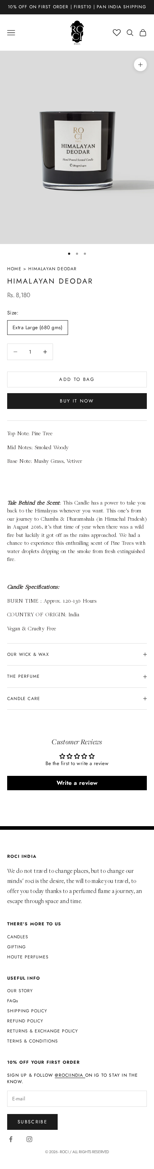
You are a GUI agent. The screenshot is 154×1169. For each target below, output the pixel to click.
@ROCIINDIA (70, 1075)
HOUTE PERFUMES (28, 957)
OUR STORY (20, 991)
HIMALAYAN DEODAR (52, 269)
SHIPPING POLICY (27, 1011)
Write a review (77, 783)
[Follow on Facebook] (10, 1139)
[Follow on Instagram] (29, 1139)
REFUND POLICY (25, 1021)
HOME (14, 269)
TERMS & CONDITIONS (32, 1041)
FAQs (12, 1001)
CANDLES (17, 937)
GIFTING (16, 947)
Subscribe (32, 1121)
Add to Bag (77, 379)
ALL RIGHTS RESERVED (90, 1152)
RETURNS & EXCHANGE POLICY (42, 1031)
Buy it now (77, 400)
